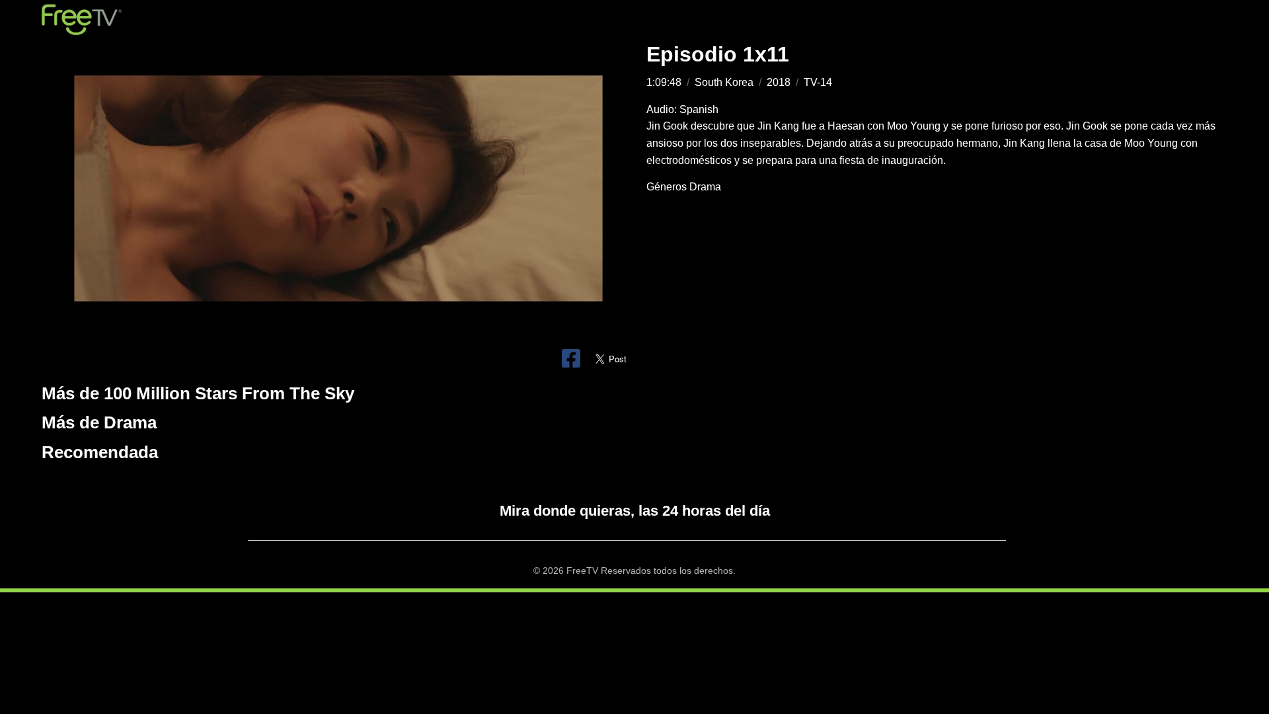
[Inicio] (82, 20)
